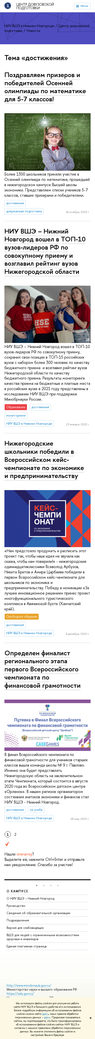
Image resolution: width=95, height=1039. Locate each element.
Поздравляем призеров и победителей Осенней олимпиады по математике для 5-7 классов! (45, 87)
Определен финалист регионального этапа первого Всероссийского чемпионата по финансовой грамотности (42, 669)
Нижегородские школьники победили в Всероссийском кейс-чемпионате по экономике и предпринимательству (44, 459)
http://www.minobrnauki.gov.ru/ (29, 985)
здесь (45, 1014)
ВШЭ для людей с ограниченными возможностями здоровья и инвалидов (43, 937)
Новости (33, 30)
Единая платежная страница (27, 946)
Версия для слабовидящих (25, 928)
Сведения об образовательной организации (38, 913)
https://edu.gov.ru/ (20, 993)
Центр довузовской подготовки (35, 6)
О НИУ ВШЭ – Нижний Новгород (30, 898)
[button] (36, 885)
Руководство (16, 906)
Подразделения (18, 920)
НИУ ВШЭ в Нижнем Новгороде (29, 25)
